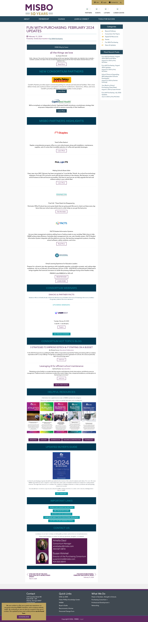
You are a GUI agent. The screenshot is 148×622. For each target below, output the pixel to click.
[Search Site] (121, 2)
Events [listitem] (107, 39)
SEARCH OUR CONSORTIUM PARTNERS (61, 507)
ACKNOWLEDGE (24, 617)
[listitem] (112, 59)
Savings (61, 19)
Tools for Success (106, 19)
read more (61, 359)
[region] (83, 576)
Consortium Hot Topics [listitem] (112, 34)
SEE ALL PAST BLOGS (61, 384)
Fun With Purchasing (56, 39)
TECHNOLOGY (89, 439)
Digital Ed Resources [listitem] (111, 36)
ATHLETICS (33, 439)
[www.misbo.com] (61, 417)
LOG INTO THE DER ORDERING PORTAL (61, 520)
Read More (61, 244)
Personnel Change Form (66, 611)
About (27, 19)
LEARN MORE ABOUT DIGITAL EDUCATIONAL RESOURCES (61, 517)
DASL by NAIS (63, 597)
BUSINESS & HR (55, 439)
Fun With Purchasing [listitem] (111, 42)
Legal (81, 619)
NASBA (61, 602)
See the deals (61, 211)
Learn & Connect (81, 19)
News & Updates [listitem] (110, 45)
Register (61, 327)
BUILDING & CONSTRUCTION (72, 439)
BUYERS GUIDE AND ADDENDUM (61, 514)
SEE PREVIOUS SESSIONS (61, 334)
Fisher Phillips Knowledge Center (69, 599)
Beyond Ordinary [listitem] (110, 31)
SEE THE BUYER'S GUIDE (61, 510)
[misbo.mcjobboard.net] (119, 10)
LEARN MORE (61, 281)
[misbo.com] (88, 10)
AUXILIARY (44, 439)
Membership (44, 19)
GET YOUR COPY (61, 493)
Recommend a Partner (66, 608)
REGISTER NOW (61, 277)
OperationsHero (65, 369)
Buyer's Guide (63, 605)
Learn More (61, 91)
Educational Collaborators (67, 350)
